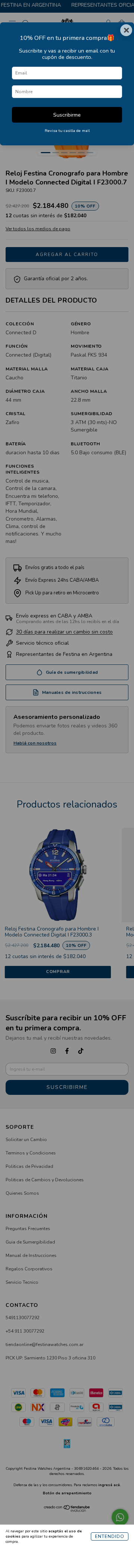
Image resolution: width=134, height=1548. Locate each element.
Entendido (109, 1536)
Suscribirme (67, 115)
